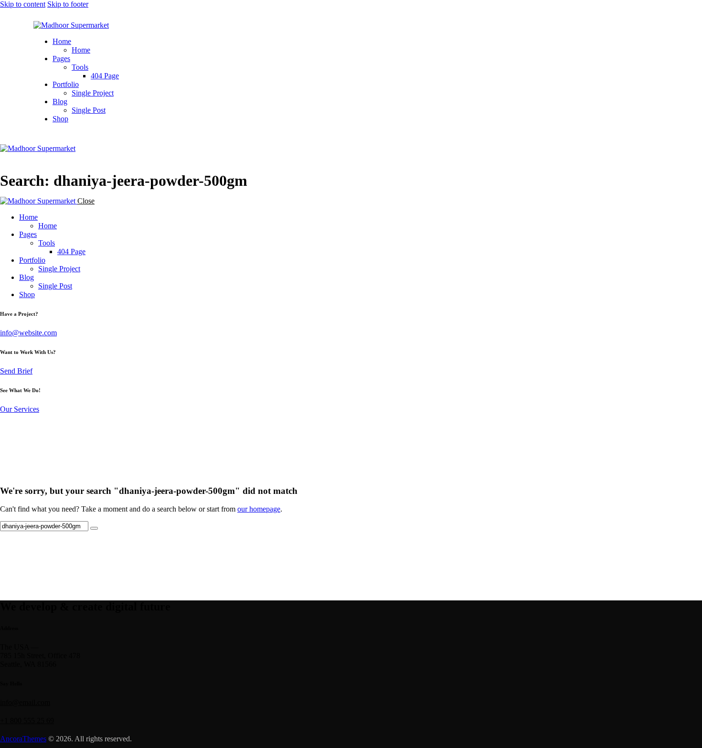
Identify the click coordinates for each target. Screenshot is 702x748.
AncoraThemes (23, 739)
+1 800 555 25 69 (27, 720)
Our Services (19, 409)
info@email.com (25, 702)
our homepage (258, 509)
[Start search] (94, 528)
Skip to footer (67, 4)
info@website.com (28, 333)
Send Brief (16, 371)
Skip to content (22, 4)
